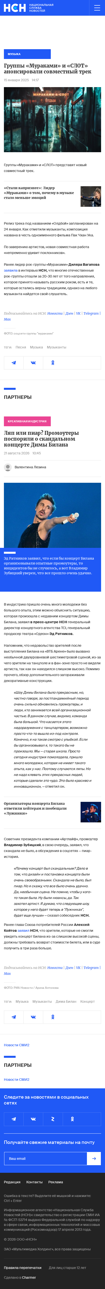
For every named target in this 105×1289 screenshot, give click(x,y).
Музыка (36, 347)
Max (7, 319)
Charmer (29, 1277)
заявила (11, 270)
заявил (23, 930)
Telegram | (92, 313)
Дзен (69, 313)
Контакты (34, 1182)
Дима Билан (66, 1001)
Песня (21, 347)
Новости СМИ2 (16, 1045)
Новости (55, 313)
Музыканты (56, 347)
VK (78, 313)
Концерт (87, 1001)
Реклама (55, 1182)
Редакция (12, 1182)
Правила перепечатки (23, 1268)
